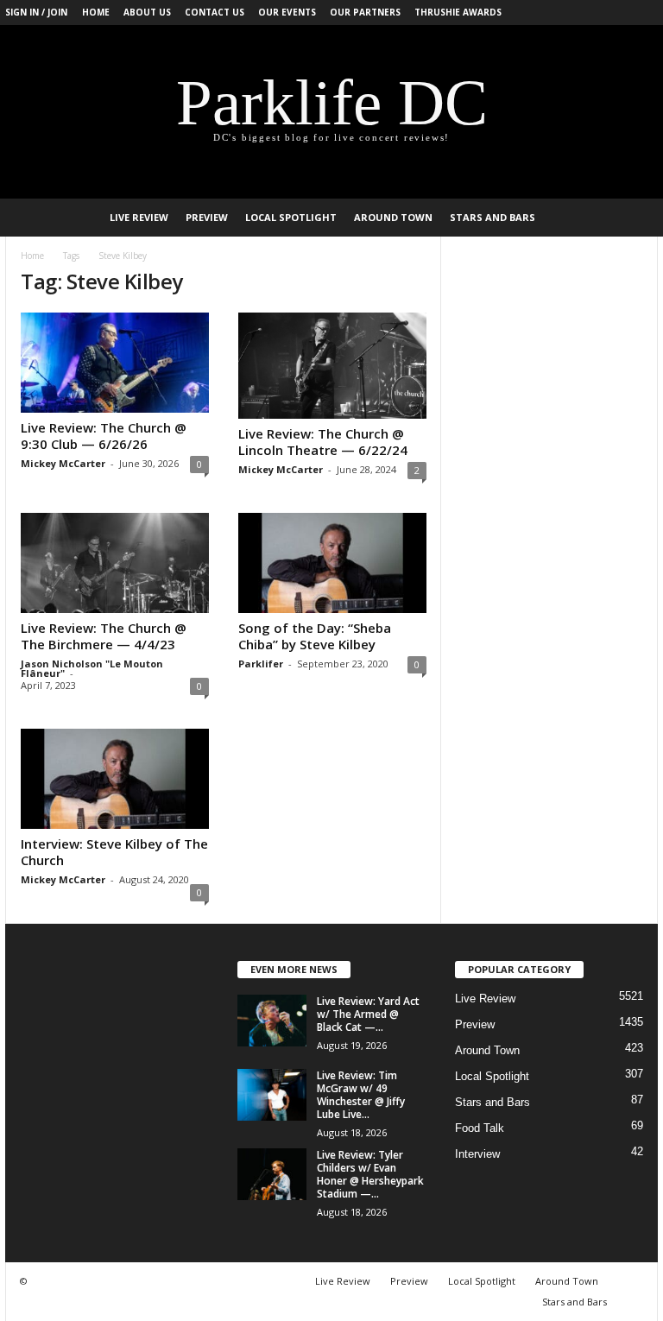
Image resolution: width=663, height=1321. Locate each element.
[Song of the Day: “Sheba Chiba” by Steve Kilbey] (332, 563)
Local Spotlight (291, 217)
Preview (207, 217)
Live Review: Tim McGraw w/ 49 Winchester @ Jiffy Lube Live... (361, 1095)
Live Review (139, 217)
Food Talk (479, 1128)
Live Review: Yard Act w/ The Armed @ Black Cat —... (368, 1014)
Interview (477, 1153)
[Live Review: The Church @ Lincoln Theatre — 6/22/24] (332, 366)
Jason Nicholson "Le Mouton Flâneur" (92, 668)
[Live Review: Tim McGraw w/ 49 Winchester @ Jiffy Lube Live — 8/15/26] (271, 1095)
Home (96, 12)
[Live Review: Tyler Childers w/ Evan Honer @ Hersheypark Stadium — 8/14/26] (271, 1174)
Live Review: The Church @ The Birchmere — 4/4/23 (103, 636)
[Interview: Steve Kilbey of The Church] (115, 779)
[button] (632, 218)
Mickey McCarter (63, 463)
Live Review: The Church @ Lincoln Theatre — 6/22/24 (322, 441)
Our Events (287, 12)
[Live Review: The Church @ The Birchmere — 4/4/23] (115, 563)
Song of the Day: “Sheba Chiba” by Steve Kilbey (314, 636)
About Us (147, 12)
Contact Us (214, 12)
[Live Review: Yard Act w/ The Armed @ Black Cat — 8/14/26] (271, 1020)
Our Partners (365, 12)
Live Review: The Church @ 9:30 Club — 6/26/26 (103, 435)
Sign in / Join (36, 12)
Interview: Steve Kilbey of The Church (114, 852)
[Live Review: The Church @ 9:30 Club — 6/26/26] (115, 363)
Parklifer (260, 663)
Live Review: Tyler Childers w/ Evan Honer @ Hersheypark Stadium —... (370, 1174)
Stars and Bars (492, 217)
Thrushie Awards (458, 12)
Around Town (393, 217)
